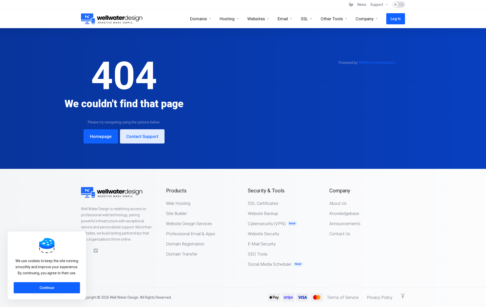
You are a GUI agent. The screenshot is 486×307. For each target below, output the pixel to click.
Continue (46, 288)
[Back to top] (402, 296)
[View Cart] (351, 4)
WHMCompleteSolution (377, 63)
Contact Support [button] (142, 136)
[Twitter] (96, 250)
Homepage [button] (101, 136)
